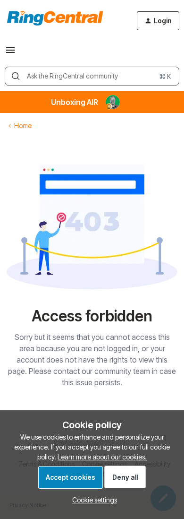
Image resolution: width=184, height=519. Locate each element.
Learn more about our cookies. (102, 457)
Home (23, 125)
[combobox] (92, 76)
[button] (10, 53)
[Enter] (15, 76)
